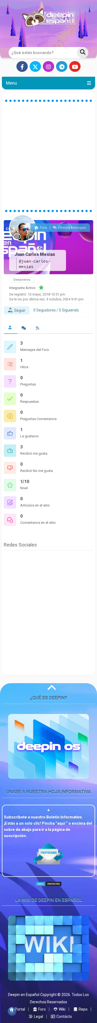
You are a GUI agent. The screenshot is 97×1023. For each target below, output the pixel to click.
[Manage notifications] (12, 1011)
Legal (38, 1016)
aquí (61, 823)
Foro (43, 228)
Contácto (64, 1016)
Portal (19, 1009)
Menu (11, 83)
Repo (83, 1009)
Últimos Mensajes (71, 228)
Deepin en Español (23, 994)
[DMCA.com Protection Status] (48, 888)
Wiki (61, 1009)
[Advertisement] (48, 155)
